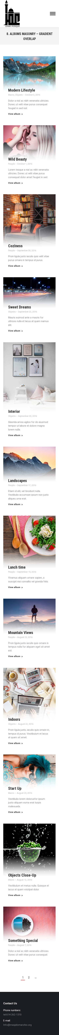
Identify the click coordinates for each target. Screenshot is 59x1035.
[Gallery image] (29, 74)
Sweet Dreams (19, 307)
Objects (19, 95)
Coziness (15, 246)
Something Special (23, 940)
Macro (11, 95)
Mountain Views (20, 632)
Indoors (14, 719)
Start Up (14, 788)
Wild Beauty (17, 159)
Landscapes (17, 480)
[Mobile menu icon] (53, 13)
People (11, 164)
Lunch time (17, 567)
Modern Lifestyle (21, 90)
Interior (14, 411)
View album (14, 114)
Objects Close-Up (22, 875)
